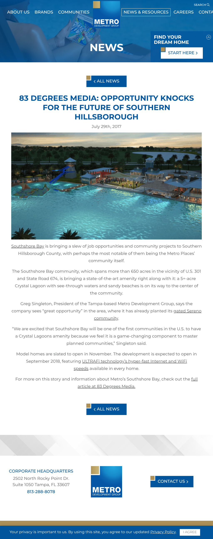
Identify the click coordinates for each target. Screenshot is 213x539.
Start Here (182, 52)
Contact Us (172, 481)
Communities (73, 12)
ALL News (107, 81)
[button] (208, 36)
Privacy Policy (163, 532)
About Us (18, 12)
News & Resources (146, 12)
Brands (44, 12)
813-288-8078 (41, 491)
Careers (183, 12)
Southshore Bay (27, 246)
